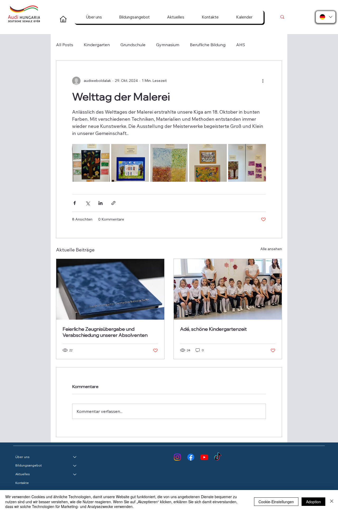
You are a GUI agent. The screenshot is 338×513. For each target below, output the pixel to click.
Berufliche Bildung (208, 44)
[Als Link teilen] (113, 203)
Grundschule (132, 44)
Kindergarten (97, 44)
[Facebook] (190, 457)
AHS (240, 44)
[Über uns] (75, 457)
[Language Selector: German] (325, 17)
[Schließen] (331, 501)
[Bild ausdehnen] (91, 163)
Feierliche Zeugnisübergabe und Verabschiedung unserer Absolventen (105, 332)
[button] (94, 17)
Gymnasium (167, 44)
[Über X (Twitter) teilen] (87, 203)
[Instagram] (177, 457)
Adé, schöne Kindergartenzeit (213, 329)
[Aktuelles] (75, 474)
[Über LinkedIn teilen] (100, 203)
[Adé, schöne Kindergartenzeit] (228, 289)
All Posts (64, 44)
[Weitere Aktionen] (263, 81)
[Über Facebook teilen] (74, 203)
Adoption (313, 501)
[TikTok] (217, 457)
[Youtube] (204, 457)
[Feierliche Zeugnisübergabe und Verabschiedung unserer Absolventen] (110, 289)
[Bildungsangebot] (75, 465)
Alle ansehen (271, 248)
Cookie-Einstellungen (276, 501)
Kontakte (22, 483)
